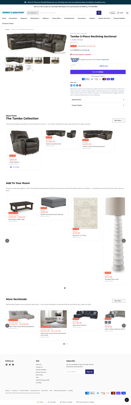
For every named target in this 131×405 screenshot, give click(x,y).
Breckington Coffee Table (16, 219)
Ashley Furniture (77, 40)
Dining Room (34, 18)
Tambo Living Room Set (53, 144)
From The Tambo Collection (78, 33)
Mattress (46, 18)
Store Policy (39, 375)
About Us (39, 364)
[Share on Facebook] (71, 85)
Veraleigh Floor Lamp (112, 279)
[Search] (99, 13)
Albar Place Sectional (79, 325)
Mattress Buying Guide (42, 380)
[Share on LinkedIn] (77, 85)
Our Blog (38, 383)
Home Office (56, 18)
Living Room (13, 18)
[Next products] (124, 241)
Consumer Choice (8, 24)
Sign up (89, 372)
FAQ (37, 377)
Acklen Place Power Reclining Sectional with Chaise (53, 334)
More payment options (98, 76)
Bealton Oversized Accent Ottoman (52, 214)
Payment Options (119, 18)
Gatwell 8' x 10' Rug (79, 235)
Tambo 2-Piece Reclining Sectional (93, 146)
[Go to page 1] (64, 288)
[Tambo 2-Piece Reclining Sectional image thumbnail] (14, 60)
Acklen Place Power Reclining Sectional (21, 327)
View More (117, 120)
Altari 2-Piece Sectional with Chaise (116, 329)
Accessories (82, 18)
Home (4, 18)
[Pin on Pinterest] (80, 85)
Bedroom (24, 18)
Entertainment (69, 18)
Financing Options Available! (81, 55)
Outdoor (92, 18)
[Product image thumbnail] (29, 60)
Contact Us (39, 367)
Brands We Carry (104, 18)
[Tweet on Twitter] (74, 85)
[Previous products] (7, 241)
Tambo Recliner (14, 162)
